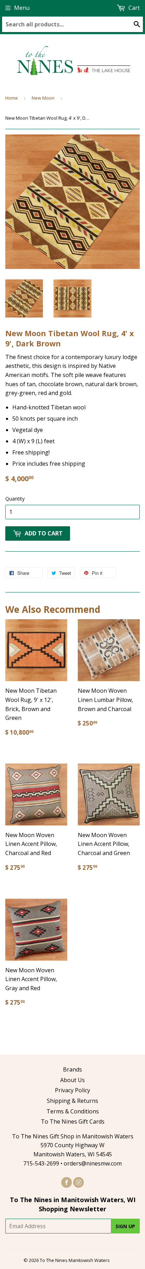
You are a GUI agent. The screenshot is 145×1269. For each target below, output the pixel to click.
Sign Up (125, 1226)
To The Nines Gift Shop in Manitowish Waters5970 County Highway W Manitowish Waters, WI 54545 (72, 1145)
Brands (72, 1069)
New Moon (43, 98)
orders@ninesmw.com (93, 1163)
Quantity (15, 498)
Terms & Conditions (72, 1111)
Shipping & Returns (72, 1101)
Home (11, 98)
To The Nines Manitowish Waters (75, 1260)
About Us (72, 1080)
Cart (133, 8)
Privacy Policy (72, 1090)
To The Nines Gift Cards (73, 1121)
